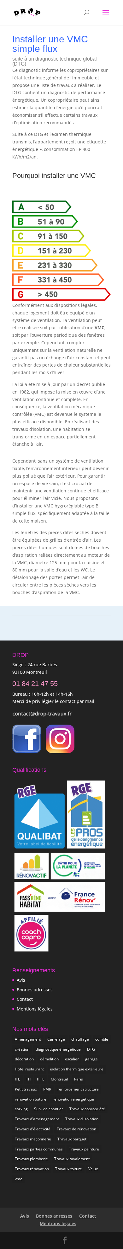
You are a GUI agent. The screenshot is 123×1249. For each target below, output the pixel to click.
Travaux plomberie (31, 1158)
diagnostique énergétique (58, 1049)
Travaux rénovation (32, 1168)
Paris (78, 1079)
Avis (21, 980)
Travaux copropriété (87, 1109)
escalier (72, 1059)
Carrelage (56, 1039)
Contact (25, 999)
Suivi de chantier (48, 1109)
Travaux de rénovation (76, 1129)
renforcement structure (78, 1089)
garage (91, 1059)
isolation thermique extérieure (76, 1069)
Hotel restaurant (29, 1069)
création (22, 1049)
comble (101, 1039)
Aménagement (28, 1039)
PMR (47, 1089)
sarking (21, 1109)
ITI (28, 1079)
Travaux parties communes (39, 1149)
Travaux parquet (71, 1139)
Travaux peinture (84, 1149)
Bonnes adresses (35, 990)
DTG (91, 1049)
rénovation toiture (30, 1099)
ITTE (40, 1079)
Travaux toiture (68, 1168)
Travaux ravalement (72, 1158)
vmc (18, 1179)
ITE (17, 1079)
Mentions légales (35, 1009)
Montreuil (59, 1079)
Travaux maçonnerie (33, 1139)
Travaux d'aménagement (37, 1119)
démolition (49, 1059)
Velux (93, 1168)
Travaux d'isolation (81, 1119)
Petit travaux (26, 1089)
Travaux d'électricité (32, 1129)
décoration (24, 1059)
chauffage (80, 1039)
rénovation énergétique (73, 1099)
